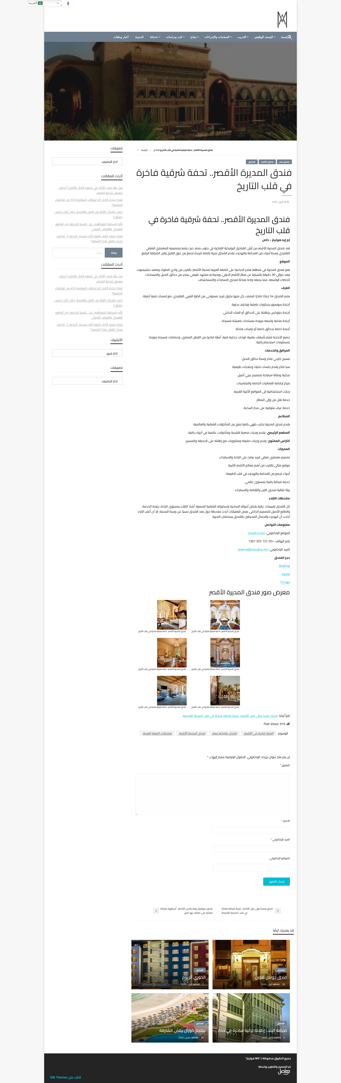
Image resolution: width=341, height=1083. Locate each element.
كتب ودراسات (174, 36)
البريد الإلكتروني (280, 839)
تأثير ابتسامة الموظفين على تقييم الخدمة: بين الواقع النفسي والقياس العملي (89, 226)
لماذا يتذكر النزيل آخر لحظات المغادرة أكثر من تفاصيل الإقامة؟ (89, 202)
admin (276, 984)
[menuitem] (264, 37)
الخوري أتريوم (194, 977)
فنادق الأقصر (267, 162)
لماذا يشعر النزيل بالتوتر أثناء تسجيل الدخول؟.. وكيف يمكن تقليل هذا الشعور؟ (90, 238)
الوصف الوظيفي (263, 36)
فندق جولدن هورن (271, 977)
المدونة (139, 36)
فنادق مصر (284, 162)
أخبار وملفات (120, 36)
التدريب (241, 36)
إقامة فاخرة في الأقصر (259, 733)
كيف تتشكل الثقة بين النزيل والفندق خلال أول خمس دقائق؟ (88, 214)
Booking (284, 566)
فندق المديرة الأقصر (192, 733)
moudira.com (256, 533)
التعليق (285, 765)
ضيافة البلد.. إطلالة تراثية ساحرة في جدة (252, 1030)
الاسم (285, 820)
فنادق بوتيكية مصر (224, 733)
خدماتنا (154, 36)
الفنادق (156, 150)
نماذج (193, 36)
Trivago (285, 582)
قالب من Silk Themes (65, 1077)
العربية (33, 3)
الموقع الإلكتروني (279, 858)
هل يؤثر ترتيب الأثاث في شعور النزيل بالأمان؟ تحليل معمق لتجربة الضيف (91, 190)
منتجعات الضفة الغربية (157, 733)
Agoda (286, 574)
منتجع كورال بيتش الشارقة (182, 1030)
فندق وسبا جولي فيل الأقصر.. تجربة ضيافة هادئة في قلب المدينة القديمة (230, 716)
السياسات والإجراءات (217, 36)
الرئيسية (144, 150)
